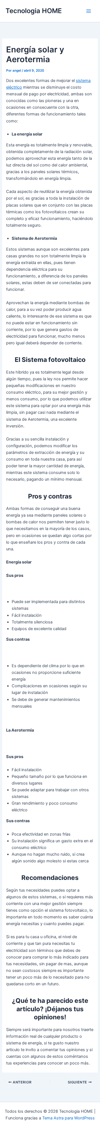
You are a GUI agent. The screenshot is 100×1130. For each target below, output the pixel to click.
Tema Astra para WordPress (68, 1118)
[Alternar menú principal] (88, 11)
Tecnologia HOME (34, 11)
